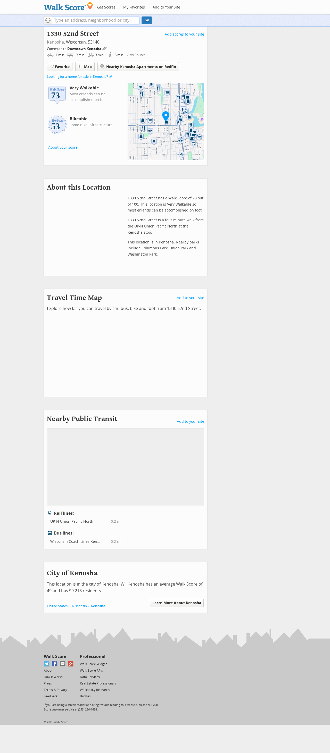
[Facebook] (55, 664)
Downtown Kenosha (84, 49)
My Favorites (134, 7)
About (48, 670)
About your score (63, 147)
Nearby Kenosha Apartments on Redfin (141, 67)
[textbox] (96, 20)
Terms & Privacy (55, 690)
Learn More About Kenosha (176, 603)
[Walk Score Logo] (68, 6)
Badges (85, 696)
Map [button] (88, 67)
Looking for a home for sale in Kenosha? (77, 77)
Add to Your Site (166, 7)
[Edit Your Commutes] (104, 48)
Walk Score (55, 656)
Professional (92, 656)
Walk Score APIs (91, 670)
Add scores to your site (184, 34)
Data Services (90, 677)
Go (146, 20)
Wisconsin (79, 606)
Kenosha (55, 42)
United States (57, 606)
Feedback (50, 696)
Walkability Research (95, 690)
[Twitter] (47, 664)
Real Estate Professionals (98, 683)
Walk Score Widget (93, 664)
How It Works (53, 677)
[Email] (63, 664)
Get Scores (106, 7)
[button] (48, 20)
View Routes (136, 55)
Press (48, 683)
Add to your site (190, 298)
